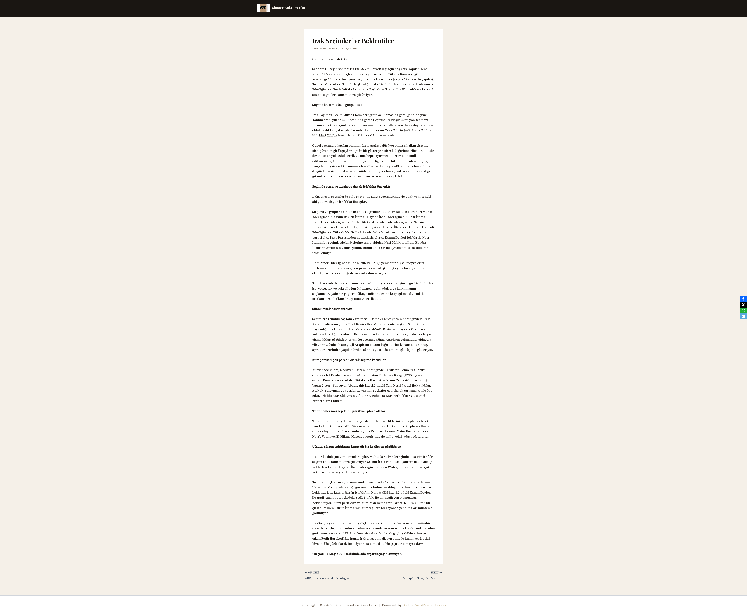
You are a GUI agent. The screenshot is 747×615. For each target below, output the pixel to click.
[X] (743, 305)
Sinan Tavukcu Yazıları (289, 8)
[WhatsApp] (743, 310)
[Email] (743, 316)
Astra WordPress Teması (425, 605)
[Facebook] (743, 299)
